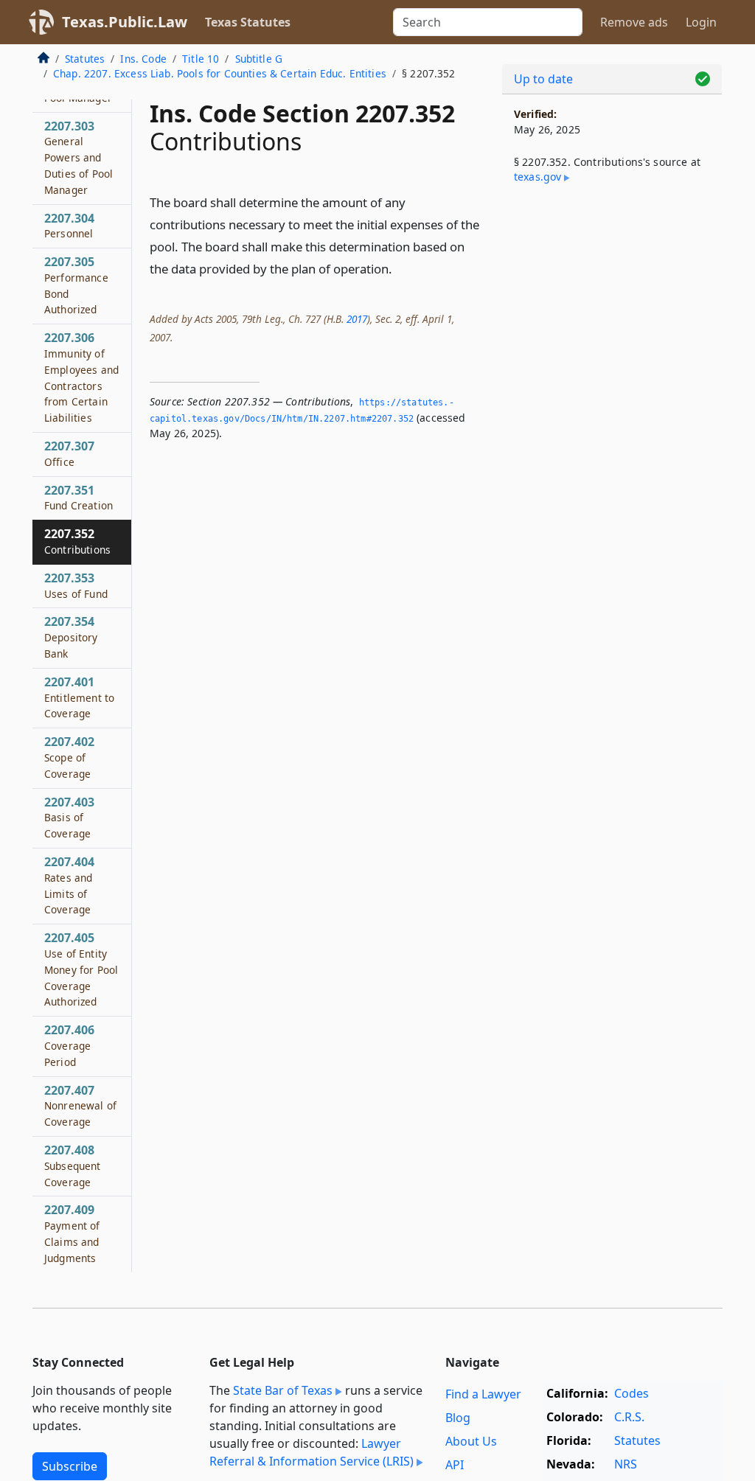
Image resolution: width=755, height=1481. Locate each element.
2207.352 (77, 541)
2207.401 (79, 697)
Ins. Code (143, 59)
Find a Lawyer (483, 1394)
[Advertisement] (612, 310)
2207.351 (78, 497)
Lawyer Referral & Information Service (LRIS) (311, 1452)
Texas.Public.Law (124, 22)
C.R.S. (629, 1417)
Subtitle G (259, 59)
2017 (357, 319)
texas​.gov (537, 177)
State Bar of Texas (283, 1390)
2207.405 (81, 969)
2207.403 (69, 817)
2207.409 (72, 1233)
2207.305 (76, 285)
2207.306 (81, 377)
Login (701, 22)
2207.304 (69, 225)
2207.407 (80, 1105)
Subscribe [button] (69, 1466)
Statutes (85, 59)
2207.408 (72, 1165)
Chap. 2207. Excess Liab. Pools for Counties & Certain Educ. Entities (219, 73)
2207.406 (69, 1045)
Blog (457, 1417)
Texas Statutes (247, 22)
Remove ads (634, 22)
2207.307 (69, 453)
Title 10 (200, 59)
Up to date (543, 79)
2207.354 (71, 637)
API (454, 1465)
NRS (625, 1464)
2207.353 (76, 585)
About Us (471, 1441)
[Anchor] (400, 268)
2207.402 (69, 757)
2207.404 (69, 885)
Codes (631, 1393)
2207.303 (78, 157)
